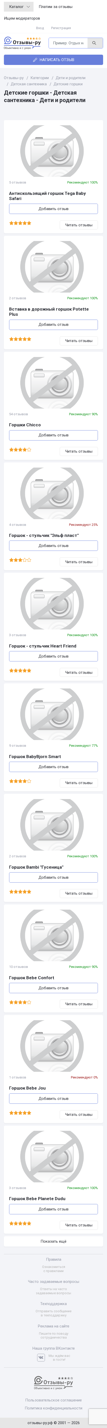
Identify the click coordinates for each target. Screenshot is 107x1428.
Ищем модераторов (22, 18)
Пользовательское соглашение (53, 1400)
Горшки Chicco (25, 424)
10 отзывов (18, 967)
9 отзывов (17, 746)
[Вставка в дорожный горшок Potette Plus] (53, 267)
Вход (40, 28)
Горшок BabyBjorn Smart (35, 756)
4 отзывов (17, 525)
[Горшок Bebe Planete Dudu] (53, 1156)
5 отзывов (17, 182)
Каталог (16, 6)
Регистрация (61, 28)
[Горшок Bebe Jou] (53, 1046)
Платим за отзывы (55, 6)
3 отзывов (17, 635)
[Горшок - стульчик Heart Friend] (53, 603)
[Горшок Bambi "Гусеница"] (53, 825)
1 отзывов (17, 1077)
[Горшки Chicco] (53, 383)
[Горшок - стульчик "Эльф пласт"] (53, 493)
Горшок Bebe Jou (27, 1088)
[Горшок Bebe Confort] (53, 935)
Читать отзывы (78, 225)
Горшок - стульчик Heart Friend (42, 646)
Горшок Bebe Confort (31, 977)
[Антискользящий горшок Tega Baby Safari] (53, 151)
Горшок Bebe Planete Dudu (37, 1198)
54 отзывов (18, 414)
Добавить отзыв (53, 208)
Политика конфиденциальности (53, 1408)
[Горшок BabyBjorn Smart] (53, 714)
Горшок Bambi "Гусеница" (36, 867)
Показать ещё (53, 1241)
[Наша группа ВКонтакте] (43, 1358)
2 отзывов (17, 298)
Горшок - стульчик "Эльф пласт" (44, 535)
